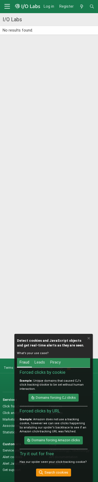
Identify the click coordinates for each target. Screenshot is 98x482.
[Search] (92, 7)
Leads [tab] (39, 362)
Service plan (12, 450)
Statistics (10, 432)
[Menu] (7, 6)
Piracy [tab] (55, 362)
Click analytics (13, 413)
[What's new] (81, 7)
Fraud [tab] (24, 362)
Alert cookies (12, 457)
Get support (12, 470)
